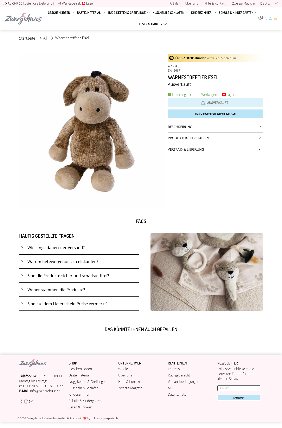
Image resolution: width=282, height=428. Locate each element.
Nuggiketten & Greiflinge (127, 13)
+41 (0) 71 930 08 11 (47, 376)
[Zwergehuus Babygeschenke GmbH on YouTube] (31, 402)
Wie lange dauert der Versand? (56, 247)
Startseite (27, 38)
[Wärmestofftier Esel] (91, 131)
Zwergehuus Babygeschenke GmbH (47, 418)
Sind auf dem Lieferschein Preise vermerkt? (67, 303)
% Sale (123, 369)
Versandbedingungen (183, 381)
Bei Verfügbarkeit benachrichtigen (215, 113)
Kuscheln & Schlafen (168, 13)
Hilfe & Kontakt (129, 381)
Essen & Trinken (150, 24)
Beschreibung (180, 127)
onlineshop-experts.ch (104, 418)
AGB (171, 388)
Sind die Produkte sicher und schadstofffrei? (68, 275)
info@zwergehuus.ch (45, 391)
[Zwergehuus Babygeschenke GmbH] (23, 18)
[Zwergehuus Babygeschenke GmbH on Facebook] (21, 402)
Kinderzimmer (201, 13)
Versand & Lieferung (186, 149)
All (45, 38)
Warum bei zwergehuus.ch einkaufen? (62, 261)
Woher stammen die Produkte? (56, 289)
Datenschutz (177, 394)
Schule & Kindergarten (236, 13)
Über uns (125, 375)
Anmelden (238, 397)
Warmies (174, 66)
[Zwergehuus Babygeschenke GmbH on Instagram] (26, 402)
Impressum (176, 369)
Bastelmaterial (89, 13)
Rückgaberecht (179, 375)
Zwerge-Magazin (130, 388)
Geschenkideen (59, 13)
